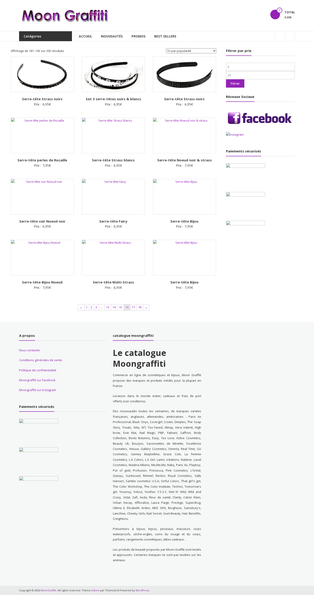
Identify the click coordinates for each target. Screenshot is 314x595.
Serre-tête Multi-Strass (113, 282)
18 (139, 307)
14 (114, 307)
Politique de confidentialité (37, 370)
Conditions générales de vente (40, 360)
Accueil (85, 36)
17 (133, 307)
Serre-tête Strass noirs (42, 99)
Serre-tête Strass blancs (113, 160)
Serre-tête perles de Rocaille (42, 160)
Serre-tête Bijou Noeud (42, 282)
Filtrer (235, 83)
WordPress (142, 590)
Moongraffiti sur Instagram (37, 390)
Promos (138, 36)
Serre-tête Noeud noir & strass (184, 160)
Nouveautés (112, 36)
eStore (95, 590)
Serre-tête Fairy (113, 221)
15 (120, 307)
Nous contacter (29, 350)
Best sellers (165, 36)
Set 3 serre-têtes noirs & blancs (113, 99)
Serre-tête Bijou (184, 221)
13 (107, 307)
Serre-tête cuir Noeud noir (42, 221)
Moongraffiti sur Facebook (37, 380)
